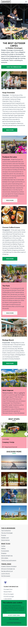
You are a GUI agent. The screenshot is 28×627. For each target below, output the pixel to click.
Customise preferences (14, 622)
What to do (5, 543)
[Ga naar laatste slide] (2, 434)
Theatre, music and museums (8, 560)
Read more (10, 130)
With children (4, 558)
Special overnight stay (7, 555)
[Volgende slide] (26, 434)
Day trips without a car (7, 571)
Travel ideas (6, 564)
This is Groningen (8, 528)
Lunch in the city (5, 573)
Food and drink (5, 551)
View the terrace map (14, 67)
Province (3, 535)
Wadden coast (5, 537)
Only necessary (14, 619)
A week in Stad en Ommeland (8, 566)
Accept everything (14, 615)
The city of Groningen (7, 533)
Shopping (3, 553)
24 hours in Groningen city (8, 568)
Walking (3, 548)
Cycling (3, 546)
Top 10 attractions (6, 530)
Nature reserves (5, 540)
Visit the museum (5, 576)
